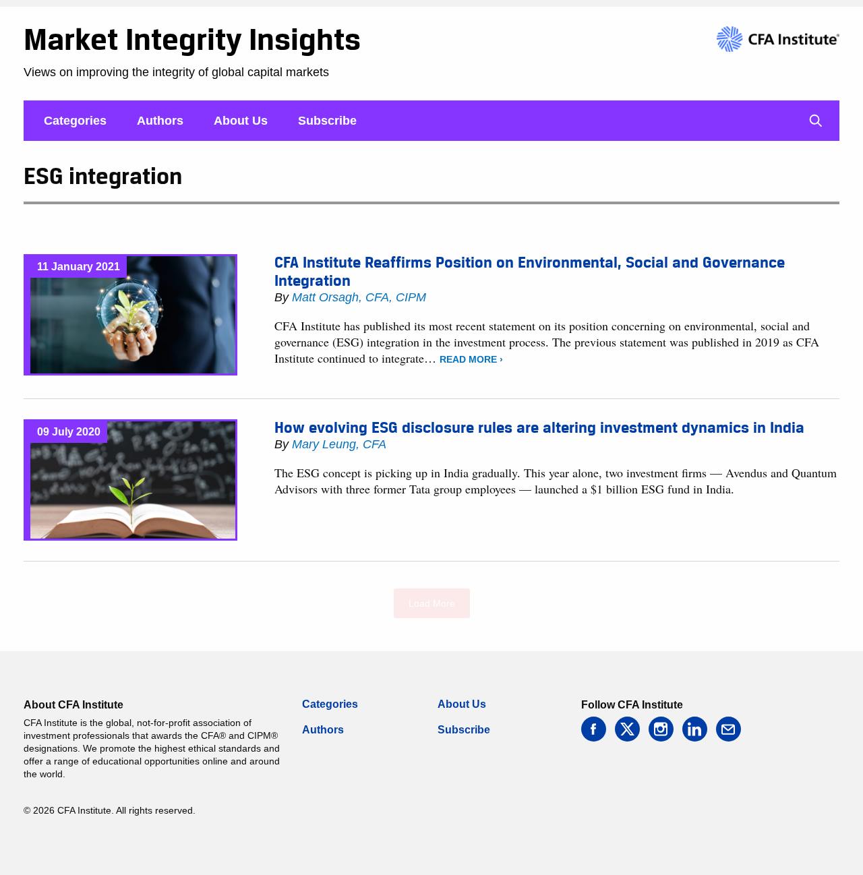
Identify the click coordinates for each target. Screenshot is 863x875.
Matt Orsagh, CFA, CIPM (359, 297)
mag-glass (816, 120)
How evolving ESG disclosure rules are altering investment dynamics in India (539, 427)
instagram (661, 729)
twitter (627, 729)
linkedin (694, 729)
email (728, 729)
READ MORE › (471, 359)
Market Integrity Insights (192, 39)
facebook (593, 729)
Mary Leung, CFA (339, 444)
